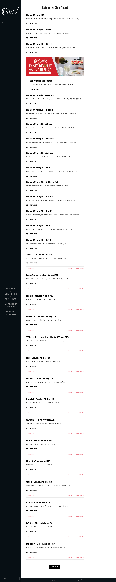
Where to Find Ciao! (11, 294)
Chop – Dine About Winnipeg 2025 (38, 461)
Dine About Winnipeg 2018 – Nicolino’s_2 (40, 95)
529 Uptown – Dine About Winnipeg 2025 (40, 419)
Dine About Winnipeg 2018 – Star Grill (39, 44)
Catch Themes (82, 580)
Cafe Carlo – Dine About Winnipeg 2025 (39, 523)
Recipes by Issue (11, 289)
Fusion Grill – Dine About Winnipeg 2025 (40, 399)
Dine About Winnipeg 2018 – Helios (38, 225)
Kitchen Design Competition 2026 (10, 313)
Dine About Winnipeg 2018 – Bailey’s (38, 167)
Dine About (70, 268)
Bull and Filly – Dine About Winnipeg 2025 (40, 543)
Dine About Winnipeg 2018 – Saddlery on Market (42, 182)
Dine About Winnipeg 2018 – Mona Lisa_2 (40, 109)
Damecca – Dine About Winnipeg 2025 (39, 440)
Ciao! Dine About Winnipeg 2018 (41, 80)
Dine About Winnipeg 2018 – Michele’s (39, 211)
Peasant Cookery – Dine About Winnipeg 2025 (42, 275)
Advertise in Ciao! (10, 299)
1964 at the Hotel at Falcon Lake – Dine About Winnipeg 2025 (47, 337)
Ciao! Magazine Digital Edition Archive (10, 305)
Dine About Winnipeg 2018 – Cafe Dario (39, 240)
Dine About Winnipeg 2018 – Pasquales (39, 196)
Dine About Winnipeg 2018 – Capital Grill (40, 29)
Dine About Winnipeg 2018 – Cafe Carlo (39, 153)
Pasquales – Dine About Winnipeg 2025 (39, 295)
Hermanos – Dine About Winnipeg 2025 (39, 378)
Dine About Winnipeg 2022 (35, 15)
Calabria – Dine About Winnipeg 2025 (39, 502)
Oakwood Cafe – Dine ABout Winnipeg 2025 (41, 316)
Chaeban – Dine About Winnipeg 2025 (39, 481)
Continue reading (31, 23)
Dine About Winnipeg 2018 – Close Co (39, 124)
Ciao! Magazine (31, 268)
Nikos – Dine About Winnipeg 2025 (38, 357)
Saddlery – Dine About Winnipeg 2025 (39, 254)
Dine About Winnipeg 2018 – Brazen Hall (40, 138)
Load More (55, 567)
